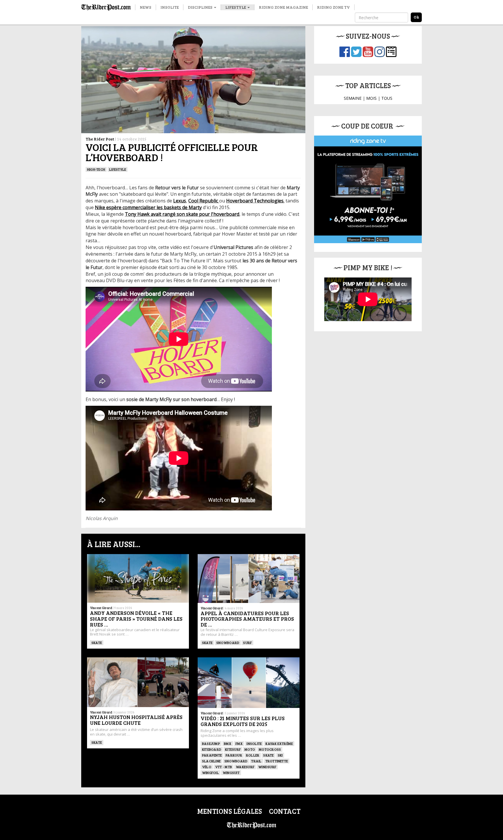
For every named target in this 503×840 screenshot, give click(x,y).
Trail (256, 761)
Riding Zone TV (333, 7)
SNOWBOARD (227, 642)
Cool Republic (203, 200)
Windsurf (267, 766)
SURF (247, 642)
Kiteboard (211, 749)
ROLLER (252, 755)
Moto (250, 749)
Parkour (234, 755)
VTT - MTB (223, 766)
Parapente (212, 755)
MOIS (371, 98)
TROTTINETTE (276, 761)
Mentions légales (229, 811)
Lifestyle (236, 7)
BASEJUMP (211, 743)
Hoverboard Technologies (255, 200)
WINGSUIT (231, 772)
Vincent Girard (101, 608)
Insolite (169, 7)
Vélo (206, 766)
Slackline (211, 761)
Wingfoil (210, 772)
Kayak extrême (279, 743)
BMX (228, 743)
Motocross (270, 749)
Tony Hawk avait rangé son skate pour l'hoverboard (182, 214)
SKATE (96, 642)
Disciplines (200, 7)
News (145, 7)
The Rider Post (100, 139)
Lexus (179, 200)
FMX (239, 743)
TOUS (386, 98)
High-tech (96, 169)
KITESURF (233, 749)
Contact (284, 811)
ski (280, 755)
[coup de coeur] (368, 189)
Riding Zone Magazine (283, 7)
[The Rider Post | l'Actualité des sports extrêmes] (106, 7)
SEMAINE (353, 98)
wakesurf (245, 766)
